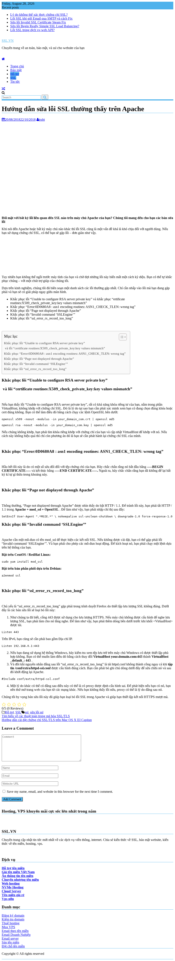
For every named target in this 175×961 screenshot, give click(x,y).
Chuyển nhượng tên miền (20, 879)
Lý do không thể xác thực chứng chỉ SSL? (39, 14)
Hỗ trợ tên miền (13, 868)
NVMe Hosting (12, 887)
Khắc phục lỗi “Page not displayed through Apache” (39, 358)
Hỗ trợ (14, 74)
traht (42, 119)
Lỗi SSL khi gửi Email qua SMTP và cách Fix (41, 18)
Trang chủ (17, 66)
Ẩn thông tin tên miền (17, 876)
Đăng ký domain (13, 915)
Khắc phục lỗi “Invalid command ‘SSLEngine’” (36, 364)
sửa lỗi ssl (36, 712)
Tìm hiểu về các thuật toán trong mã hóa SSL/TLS (36, 716)
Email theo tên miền (15, 931)
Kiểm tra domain (13, 919)
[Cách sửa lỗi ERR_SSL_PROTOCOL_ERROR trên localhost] (3, 89)
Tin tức (15, 81)
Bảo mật (16, 70)
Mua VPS (8, 927)
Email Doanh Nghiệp (16, 934)
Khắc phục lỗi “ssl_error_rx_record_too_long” (35, 369)
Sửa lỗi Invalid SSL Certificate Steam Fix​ (38, 22)
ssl (26, 712)
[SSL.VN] (3, 59)
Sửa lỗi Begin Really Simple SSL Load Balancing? (44, 26)
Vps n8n (8, 899)
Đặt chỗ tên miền (13, 946)
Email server (10, 938)
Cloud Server (11, 891)
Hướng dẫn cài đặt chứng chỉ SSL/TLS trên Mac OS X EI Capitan (47, 720)
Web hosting (11, 883)
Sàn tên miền (10, 942)
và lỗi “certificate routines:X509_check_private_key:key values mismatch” (54, 348)
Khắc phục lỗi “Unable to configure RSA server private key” (44, 343)
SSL (13, 78)
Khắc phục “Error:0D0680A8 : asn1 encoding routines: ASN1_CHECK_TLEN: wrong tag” (65, 353)
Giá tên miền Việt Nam (18, 872)
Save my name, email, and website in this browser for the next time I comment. (60, 791)
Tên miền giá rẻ (13, 895)
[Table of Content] (123, 337)
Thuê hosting (10, 923)
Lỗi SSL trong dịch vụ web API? (32, 30)
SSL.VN (8, 40)
